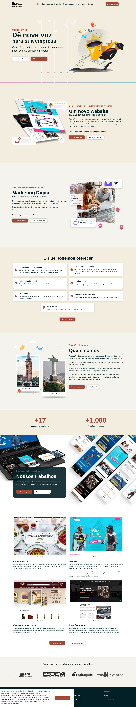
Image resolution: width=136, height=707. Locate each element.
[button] (15, 536)
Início (38, 4)
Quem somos (80, 4)
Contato (90, 4)
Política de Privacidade (12, 701)
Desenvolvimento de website (51, 4)
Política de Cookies (27, 701)
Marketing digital (68, 4)
